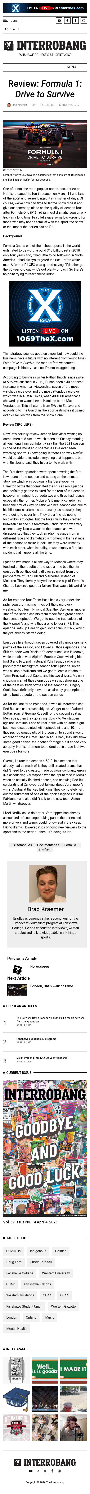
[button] (74, 67)
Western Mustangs (20, 1295)
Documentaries (48, 845)
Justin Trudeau (41, 1262)
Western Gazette (63, 1306)
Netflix (44, 850)
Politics (60, 1251)
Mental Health (16, 1329)
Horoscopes (40, 966)
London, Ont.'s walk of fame (51, 986)
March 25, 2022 (69, 104)
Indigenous (38, 1251)
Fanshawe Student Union (24, 1306)
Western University (56, 1273)
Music (49, 1317)
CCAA (64, 1295)
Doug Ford (14, 1262)
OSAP (10, 1284)
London (11, 1317)
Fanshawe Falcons (37, 1284)
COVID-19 (13, 1251)
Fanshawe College (19, 1273)
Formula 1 (71, 845)
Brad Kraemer (19, 104)
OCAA (47, 1295)
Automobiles (22, 845)
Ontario (31, 1317)
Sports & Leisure (43, 104)
